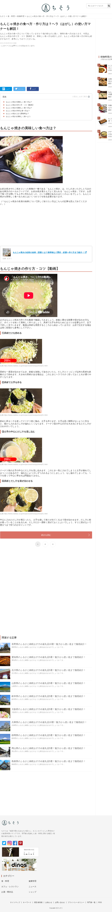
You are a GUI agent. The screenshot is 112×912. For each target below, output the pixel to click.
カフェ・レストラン (10, 886)
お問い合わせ (60, 902)
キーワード (27, 902)
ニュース (32, 886)
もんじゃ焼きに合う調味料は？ (17, 114)
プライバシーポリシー (76, 902)
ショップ (32, 892)
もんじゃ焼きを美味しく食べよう (18, 116)
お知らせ (48, 902)
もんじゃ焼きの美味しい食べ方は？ (19, 102)
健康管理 (32, 881)
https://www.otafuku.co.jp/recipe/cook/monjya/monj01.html (26, 366)
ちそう (2, 16)
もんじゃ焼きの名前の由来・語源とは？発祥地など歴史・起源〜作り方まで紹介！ (48, 252)
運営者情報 (38, 902)
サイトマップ (15, 902)
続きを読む (46, 535)
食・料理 (11, 16)
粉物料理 (20, 16)
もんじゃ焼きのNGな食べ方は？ (18, 111)
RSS (100, 902)
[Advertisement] (46, 66)
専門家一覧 (91, 902)
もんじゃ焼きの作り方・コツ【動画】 (20, 105)
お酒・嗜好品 (7, 892)
